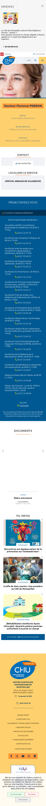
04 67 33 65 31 (24, 243)
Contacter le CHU (25, 696)
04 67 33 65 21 (24, 290)
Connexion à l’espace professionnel (19, 213)
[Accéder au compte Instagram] (29, 756)
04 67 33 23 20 (24, 277)
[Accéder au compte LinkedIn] (35, 756)
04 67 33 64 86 (24, 380)
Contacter (24, 405)
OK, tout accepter (15, 794)
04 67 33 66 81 (24, 370)
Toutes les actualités (29, 637)
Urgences (7, 54)
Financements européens (23, 739)
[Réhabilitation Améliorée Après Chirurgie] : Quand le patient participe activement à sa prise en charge (23, 626)
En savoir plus (11, 47)
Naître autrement (23, 498)
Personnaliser (23, 799)
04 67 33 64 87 (24, 349)
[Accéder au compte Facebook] (11, 756)
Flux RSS (12, 637)
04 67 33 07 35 (24, 233)
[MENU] (42, 60)
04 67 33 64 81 (24, 303)
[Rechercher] (35, 60)
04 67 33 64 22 (24, 266)
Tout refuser (32, 794)
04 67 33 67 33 (25, 703)
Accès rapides (40, 54)
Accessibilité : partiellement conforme (23, 723)
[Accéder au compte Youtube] (23, 756)
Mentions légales (24, 727)
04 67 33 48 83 (24, 393)
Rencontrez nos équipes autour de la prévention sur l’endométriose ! (23, 550)
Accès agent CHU (23, 719)
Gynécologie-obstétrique (23, 118)
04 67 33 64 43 (24, 313)
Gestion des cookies (23, 749)
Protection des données (23, 731)
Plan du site (23, 735)
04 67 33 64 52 (24, 256)
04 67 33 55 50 (24, 323)
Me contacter (24, 163)
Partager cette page (42, 519)
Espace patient (23, 715)
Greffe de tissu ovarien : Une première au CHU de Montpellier (23, 587)
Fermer (42, 6)
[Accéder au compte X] (17, 756)
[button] (3, 451)
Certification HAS (23, 744)
